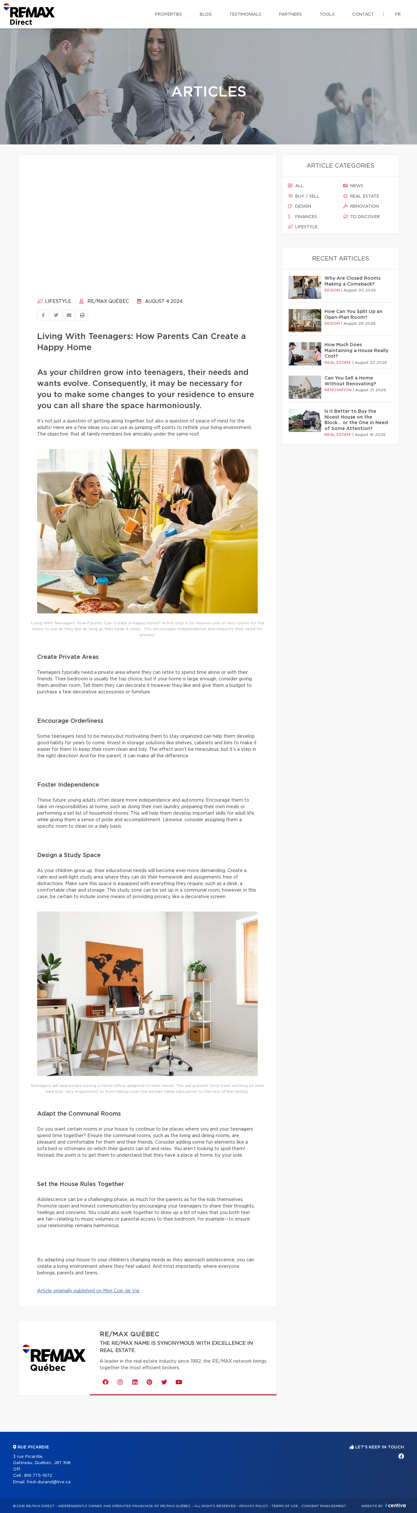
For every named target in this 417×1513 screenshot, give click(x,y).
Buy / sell (307, 196)
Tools (327, 14)
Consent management (323, 1506)
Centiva (395, 1505)
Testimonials (245, 14)
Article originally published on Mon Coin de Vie (88, 1291)
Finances (305, 217)
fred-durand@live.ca (49, 1482)
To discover (364, 217)
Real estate (364, 196)
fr (398, 14)
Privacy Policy (253, 1506)
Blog (206, 14)
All (299, 186)
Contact (363, 14)
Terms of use (284, 1506)
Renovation (364, 206)
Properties (168, 14)
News (356, 186)
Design (302, 206)
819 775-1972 (38, 1476)
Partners (290, 14)
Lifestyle (57, 301)
